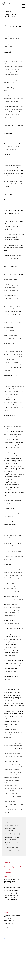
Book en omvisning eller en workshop (13, 867)
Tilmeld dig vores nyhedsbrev (12, 869)
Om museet (7, 862)
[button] (23, 6)
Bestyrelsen (7, 864)
